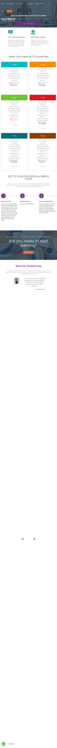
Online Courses (10, 3)
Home (2, 3)
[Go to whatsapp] (3, 744)
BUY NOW (15, 90)
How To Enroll (19, 3)
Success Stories (29, 3)
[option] (17, 38)
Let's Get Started (29, 23)
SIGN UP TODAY (28, 252)
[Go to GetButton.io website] (3, 746)
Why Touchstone (39, 3)
